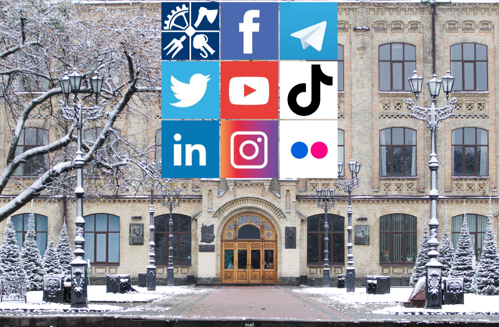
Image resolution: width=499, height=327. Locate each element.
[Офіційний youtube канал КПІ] (249, 117)
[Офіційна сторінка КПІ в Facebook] (249, 57)
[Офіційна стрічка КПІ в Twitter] (190, 117)
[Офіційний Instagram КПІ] (249, 176)
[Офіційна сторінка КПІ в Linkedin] (190, 176)
